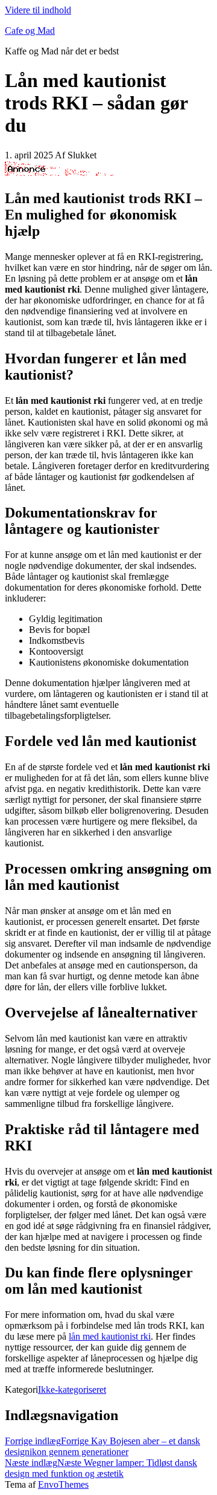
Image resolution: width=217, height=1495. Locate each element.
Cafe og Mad (30, 30)
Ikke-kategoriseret (72, 1389)
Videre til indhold (38, 10)
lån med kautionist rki (110, 1336)
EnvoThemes (63, 1484)
